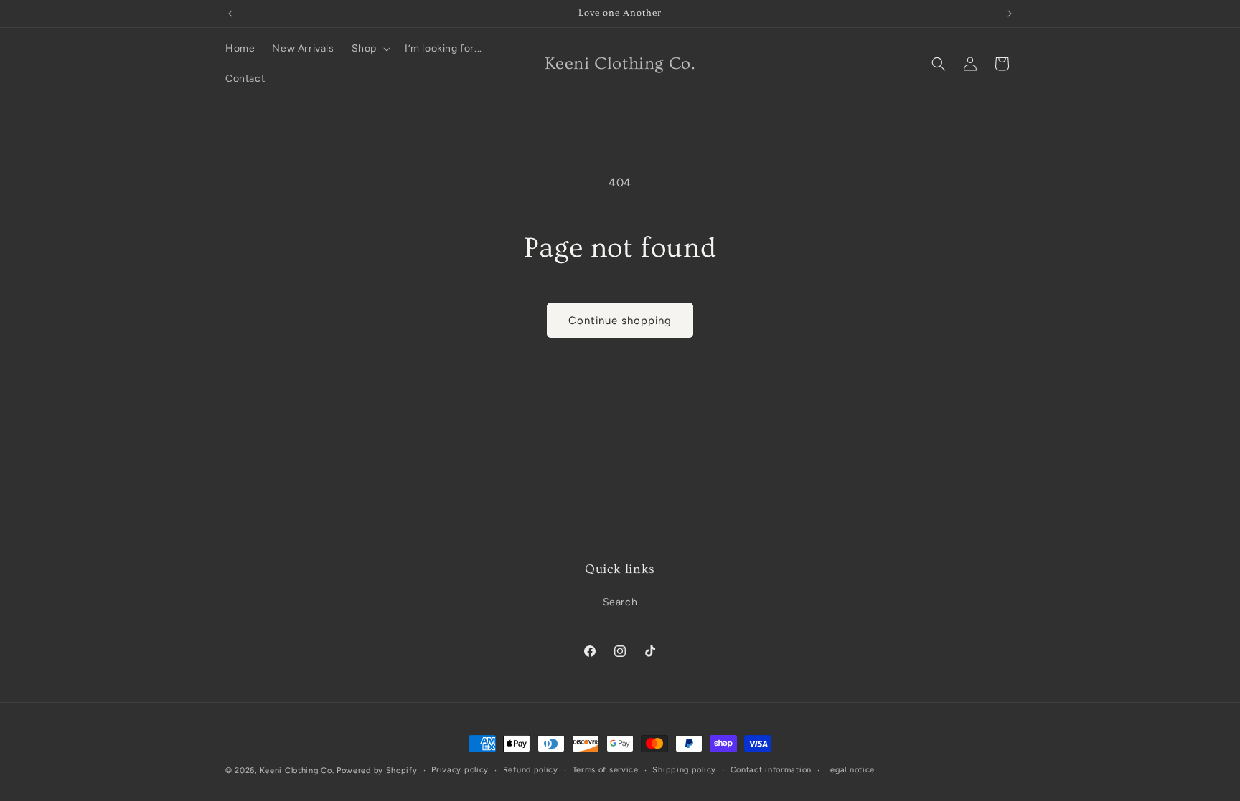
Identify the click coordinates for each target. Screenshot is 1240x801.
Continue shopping (620, 320)
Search (620, 602)
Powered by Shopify (377, 770)
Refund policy (530, 769)
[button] (369, 49)
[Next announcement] (1009, 13)
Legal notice (850, 769)
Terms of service (606, 769)
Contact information (771, 769)
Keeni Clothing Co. (297, 770)
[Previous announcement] (230, 13)
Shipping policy (684, 769)
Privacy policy (460, 769)
